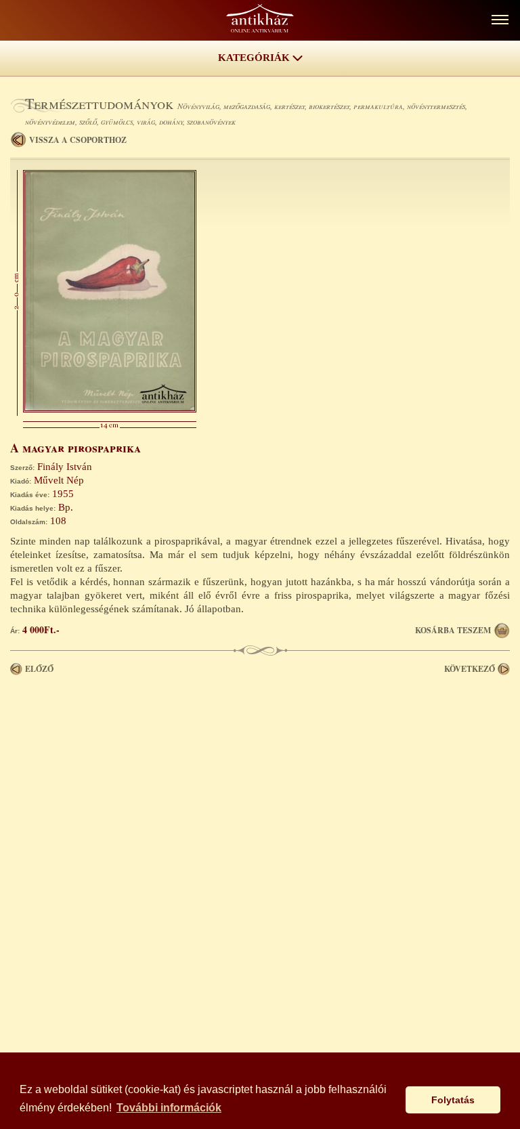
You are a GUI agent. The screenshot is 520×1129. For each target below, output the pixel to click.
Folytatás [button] (453, 1099)
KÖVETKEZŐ (469, 669)
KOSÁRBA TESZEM (453, 630)
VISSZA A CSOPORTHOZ (78, 140)
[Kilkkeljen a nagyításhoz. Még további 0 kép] (109, 409)
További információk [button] (168, 1107)
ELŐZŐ (39, 669)
